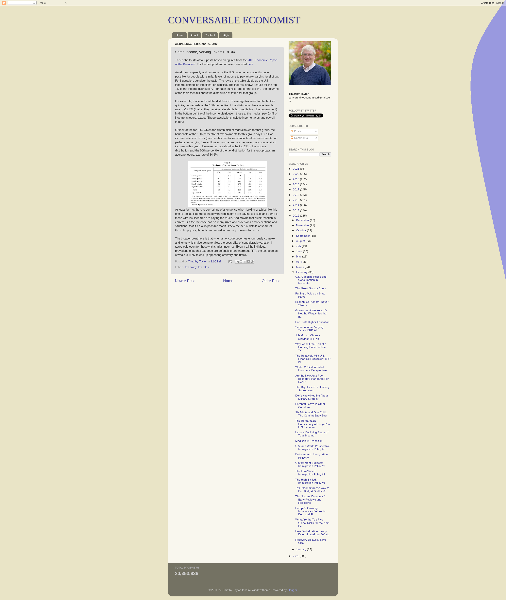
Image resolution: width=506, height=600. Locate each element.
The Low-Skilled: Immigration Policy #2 (310, 473)
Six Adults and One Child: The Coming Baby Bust (311, 414)
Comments (300, 137)
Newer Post (185, 281)
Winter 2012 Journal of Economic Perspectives (311, 369)
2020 (296, 173)
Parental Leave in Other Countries (310, 405)
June (299, 251)
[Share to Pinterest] (252, 262)
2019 (296, 179)
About (194, 35)
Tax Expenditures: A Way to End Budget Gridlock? (312, 489)
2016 (296, 194)
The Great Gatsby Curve (310, 288)
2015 (296, 200)
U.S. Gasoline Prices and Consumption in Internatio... (311, 280)
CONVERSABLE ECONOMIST (234, 20)
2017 (296, 189)
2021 (296, 168)
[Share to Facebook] (248, 262)
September (303, 235)
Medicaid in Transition (309, 440)
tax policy (190, 267)
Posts (297, 131)
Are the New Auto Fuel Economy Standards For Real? (312, 378)
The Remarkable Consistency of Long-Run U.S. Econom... (312, 424)
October (301, 230)
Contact (210, 35)
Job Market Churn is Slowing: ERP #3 (308, 337)
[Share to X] (245, 262)
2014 (296, 205)
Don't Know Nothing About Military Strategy (311, 397)
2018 (296, 184)
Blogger (292, 590)
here (250, 64)
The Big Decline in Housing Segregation (312, 389)
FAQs (225, 35)
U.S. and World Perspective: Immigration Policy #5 (312, 448)
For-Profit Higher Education (312, 322)
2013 (296, 210)
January (301, 549)
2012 (296, 215)
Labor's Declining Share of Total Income (311, 434)
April (299, 261)
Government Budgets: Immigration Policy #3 (310, 464)
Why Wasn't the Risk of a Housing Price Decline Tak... (310, 347)
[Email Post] (230, 261)
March (300, 267)
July (299, 246)
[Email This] (237, 262)
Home (180, 35)
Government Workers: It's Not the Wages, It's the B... (311, 313)
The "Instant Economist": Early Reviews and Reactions (310, 499)
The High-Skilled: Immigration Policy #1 (310, 481)
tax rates (203, 267)
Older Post (271, 281)
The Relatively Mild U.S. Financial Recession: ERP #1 (312, 358)
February (302, 272)
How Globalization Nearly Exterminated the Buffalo (312, 533)
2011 (296, 556)
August (301, 240)
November (303, 225)
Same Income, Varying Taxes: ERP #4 (309, 329)
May (299, 256)
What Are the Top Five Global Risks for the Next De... (312, 522)
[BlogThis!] (241, 262)
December (303, 220)
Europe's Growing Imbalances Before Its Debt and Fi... (310, 511)
